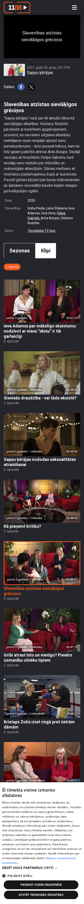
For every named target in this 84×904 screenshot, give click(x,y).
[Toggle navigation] (74, 7)
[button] (42, 867)
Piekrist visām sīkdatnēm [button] (41, 885)
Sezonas (19, 251)
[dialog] (42, 843)
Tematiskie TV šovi (41, 231)
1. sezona (12, 267)
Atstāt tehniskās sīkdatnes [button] (41, 895)
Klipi (45, 251)
